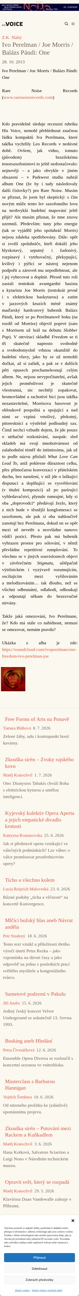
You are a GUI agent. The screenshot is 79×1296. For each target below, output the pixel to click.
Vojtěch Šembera (17, 1097)
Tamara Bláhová (17, 728)
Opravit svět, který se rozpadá (37, 1182)
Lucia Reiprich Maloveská (25, 889)
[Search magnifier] (66, 24)
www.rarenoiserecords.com (28, 97)
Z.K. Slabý (12, 37)
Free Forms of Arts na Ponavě (37, 719)
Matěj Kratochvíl (17, 775)
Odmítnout (39, 1269)
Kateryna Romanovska (22, 835)
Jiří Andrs (11, 1003)
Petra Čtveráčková (18, 1050)
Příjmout (39, 1258)
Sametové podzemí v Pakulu (35, 994)
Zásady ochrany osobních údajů (47, 1290)
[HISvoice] (13, 24)
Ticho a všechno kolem (29, 880)
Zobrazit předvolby (39, 1280)
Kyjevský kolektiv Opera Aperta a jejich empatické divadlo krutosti (39, 819)
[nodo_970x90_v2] (39, 7)
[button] (73, 1220)
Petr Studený (14, 936)
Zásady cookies (22, 1290)
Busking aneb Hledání (28, 1041)
